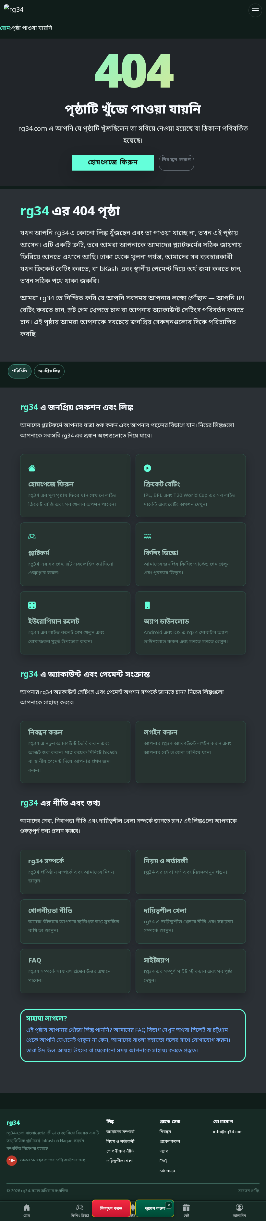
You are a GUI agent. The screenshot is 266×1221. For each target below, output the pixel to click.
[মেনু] (255, 10)
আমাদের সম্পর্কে (120, 1132)
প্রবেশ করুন (170, 1141)
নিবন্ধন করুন (176, 160)
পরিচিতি (19, 371)
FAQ (163, 1161)
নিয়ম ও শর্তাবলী (120, 1141)
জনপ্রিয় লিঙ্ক (49, 371)
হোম (5, 28)
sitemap (167, 1171)
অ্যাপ (164, 1151)
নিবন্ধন (165, 1132)
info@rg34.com (228, 1132)
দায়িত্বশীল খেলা (119, 1161)
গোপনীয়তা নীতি (120, 1151)
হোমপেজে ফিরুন (113, 163)
